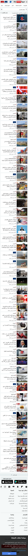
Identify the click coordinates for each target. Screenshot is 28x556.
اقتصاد (25, 527)
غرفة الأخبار (11, 518)
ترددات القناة (11, 498)
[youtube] (13, 487)
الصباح (12, 527)
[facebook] (1, 487)
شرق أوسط (24, 518)
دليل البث (12, 503)
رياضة (26, 522)
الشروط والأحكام (23, 501)
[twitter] (9, 487)
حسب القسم (5, 12)
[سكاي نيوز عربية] (19, 2)
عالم (26, 520)
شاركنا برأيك (24, 510)
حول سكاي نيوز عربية (22, 496)
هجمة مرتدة (11, 525)
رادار (13, 522)
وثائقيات (12, 532)
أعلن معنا (25, 508)
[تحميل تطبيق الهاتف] (14, 482)
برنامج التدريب (24, 498)
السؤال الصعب (10, 520)
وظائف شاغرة (24, 506)
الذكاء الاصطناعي (23, 525)
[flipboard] (22, 487)
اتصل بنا (25, 493)
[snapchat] (18, 487)
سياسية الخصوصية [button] (21, 550)
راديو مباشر (11, 496)
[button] (2, 9)
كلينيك (12, 530)
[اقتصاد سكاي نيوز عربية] (9, 2)
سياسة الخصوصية (23, 503)
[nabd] (26, 487)
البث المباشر (11, 501)
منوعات (25, 530)
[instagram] (5, 487)
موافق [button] (9, 553)
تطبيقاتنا (12, 493)
